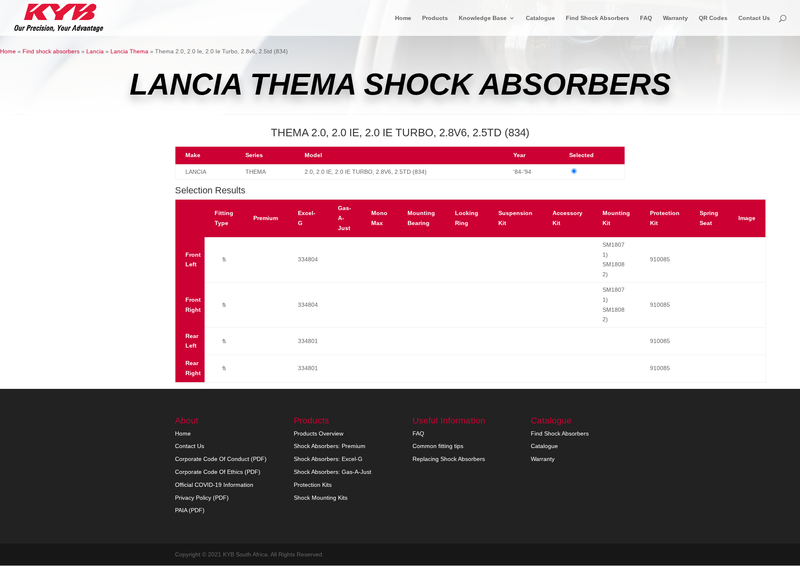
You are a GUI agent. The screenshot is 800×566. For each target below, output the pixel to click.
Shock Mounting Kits (321, 497)
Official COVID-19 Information (214, 484)
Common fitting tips (437, 446)
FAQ (646, 18)
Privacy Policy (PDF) (202, 497)
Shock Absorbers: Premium (329, 446)
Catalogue (540, 18)
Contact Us (754, 18)
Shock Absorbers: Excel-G (328, 459)
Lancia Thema (129, 51)
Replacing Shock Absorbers (448, 459)
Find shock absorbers (51, 51)
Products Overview (318, 433)
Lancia (95, 51)
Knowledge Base (483, 18)
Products (435, 18)
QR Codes (713, 18)
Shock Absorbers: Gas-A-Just (332, 471)
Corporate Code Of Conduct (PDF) (221, 459)
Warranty (675, 18)
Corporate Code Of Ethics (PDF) (217, 471)
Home (403, 18)
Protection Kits (313, 484)
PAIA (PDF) (190, 510)
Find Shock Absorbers (597, 18)
